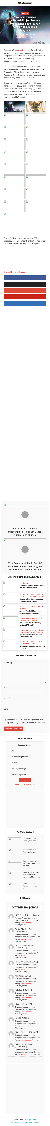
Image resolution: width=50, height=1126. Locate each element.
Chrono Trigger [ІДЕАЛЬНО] (26, 1032)
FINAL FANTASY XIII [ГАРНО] (26, 962)
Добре (16, 751)
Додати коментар (32, 34)
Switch (33, 595)
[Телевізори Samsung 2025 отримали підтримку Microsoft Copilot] (15, 875)
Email (7, 698)
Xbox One (22, 597)
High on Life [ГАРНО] (23, 1004)
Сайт (6, 709)
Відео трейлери (32, 618)
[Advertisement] (25, 403)
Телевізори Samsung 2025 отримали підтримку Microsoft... (31, 874)
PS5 (28, 595)
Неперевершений (20, 757)
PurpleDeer (23, 37)
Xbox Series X (32, 597)
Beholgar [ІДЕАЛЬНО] (24, 990)
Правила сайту (14, 1122)
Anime (28, 630)
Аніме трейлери (38, 630)
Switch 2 (40, 595)
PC (20, 583)
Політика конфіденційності (31, 1122)
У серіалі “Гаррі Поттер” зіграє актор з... (31, 886)
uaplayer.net (31, 1120)
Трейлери (22, 608)
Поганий (16, 763)
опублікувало (23, 50)
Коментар (8, 663)
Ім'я (6, 687)
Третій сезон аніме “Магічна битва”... (30, 851)
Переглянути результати (25, 785)
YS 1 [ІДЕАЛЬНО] (22, 1018)
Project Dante (10, 272)
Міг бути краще (19, 769)
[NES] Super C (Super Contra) (27, 915)
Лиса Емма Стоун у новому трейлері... (30, 840)
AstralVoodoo (26, 923)
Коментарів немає (20, 775)
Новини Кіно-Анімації (27, 632)
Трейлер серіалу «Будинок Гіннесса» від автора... (32, 863)
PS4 (24, 595)
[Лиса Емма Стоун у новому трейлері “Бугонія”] (15, 841)
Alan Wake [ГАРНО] (23, 976)
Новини (25, 13)
